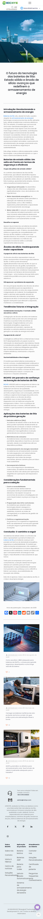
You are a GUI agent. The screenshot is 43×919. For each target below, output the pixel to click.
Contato (8, 855)
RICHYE (6, 384)
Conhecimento (33, 880)
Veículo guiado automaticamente (21, 876)
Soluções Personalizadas (9, 874)
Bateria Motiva (20, 852)
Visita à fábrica (8, 860)
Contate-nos (33, 852)
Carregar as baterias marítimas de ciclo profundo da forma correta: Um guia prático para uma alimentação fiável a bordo (20, 716)
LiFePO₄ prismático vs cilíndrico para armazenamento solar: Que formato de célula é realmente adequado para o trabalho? (20, 769)
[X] (10, 613)
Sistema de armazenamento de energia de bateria (21, 888)
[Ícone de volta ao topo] (38, 914)
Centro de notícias (9, 867)
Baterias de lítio (9, 116)
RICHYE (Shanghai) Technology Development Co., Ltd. (21, 910)
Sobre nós (9, 851)
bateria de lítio (9, 540)
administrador (13, 655)
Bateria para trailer (20, 866)
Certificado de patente (33, 866)
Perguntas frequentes (33, 874)
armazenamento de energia (22, 118)
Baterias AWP (20, 858)
